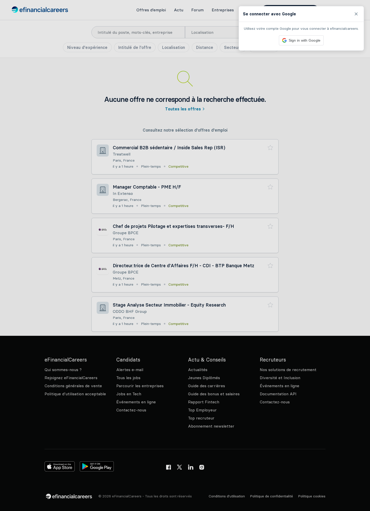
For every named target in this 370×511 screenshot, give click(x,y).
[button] (185, 255)
